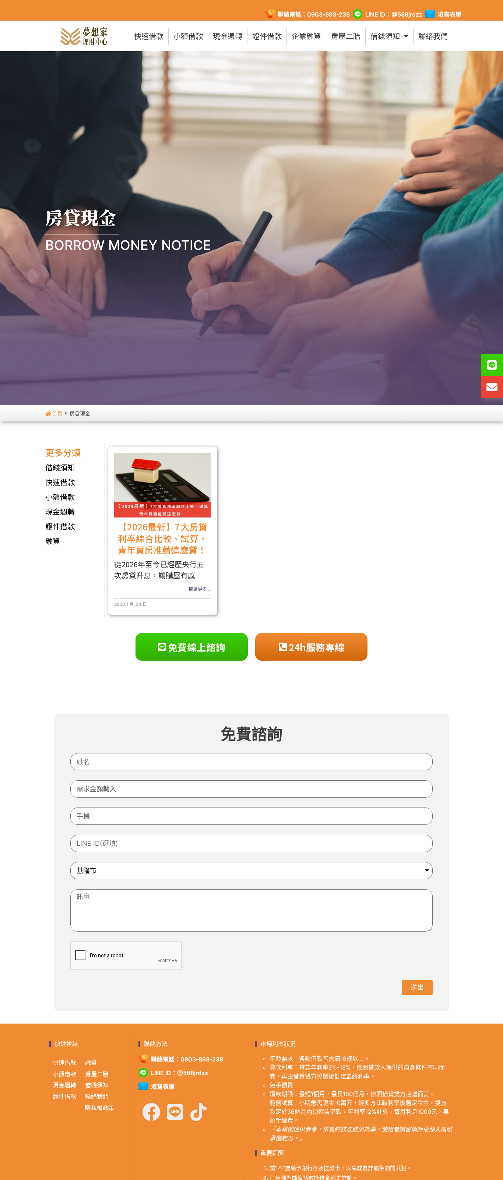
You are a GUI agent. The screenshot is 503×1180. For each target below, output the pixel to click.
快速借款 (148, 36)
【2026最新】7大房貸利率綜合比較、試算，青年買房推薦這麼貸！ (162, 538)
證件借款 (267, 36)
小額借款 (188, 36)
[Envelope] (492, 387)
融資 (52, 541)
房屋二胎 (345, 36)
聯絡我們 (433, 36)
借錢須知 (385, 36)
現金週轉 (227, 36)
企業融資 (306, 36)
